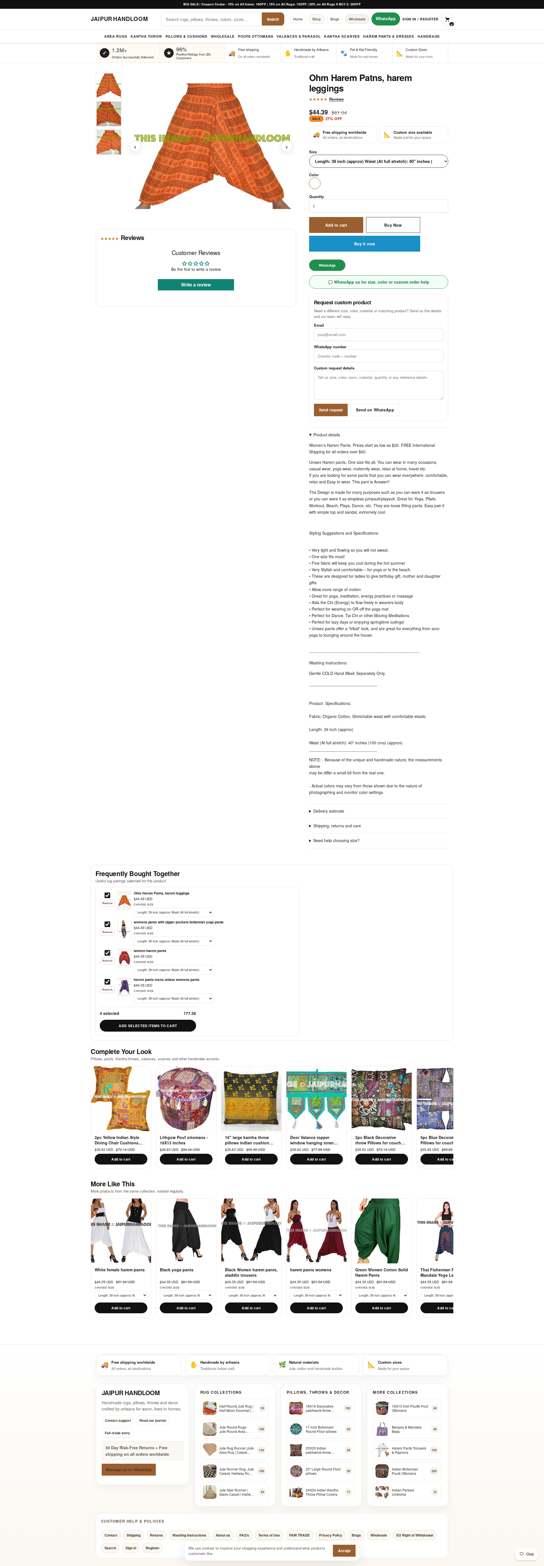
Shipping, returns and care (337, 826)
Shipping (134, 1534)
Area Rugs (115, 36)
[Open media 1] (109, 86)
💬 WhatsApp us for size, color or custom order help (378, 282)
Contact (111, 1534)
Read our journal (152, 1420)
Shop (316, 18)
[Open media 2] (109, 114)
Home (298, 18)
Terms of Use (269, 1534)
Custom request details (334, 368)
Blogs (334, 18)
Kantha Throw (146, 36)
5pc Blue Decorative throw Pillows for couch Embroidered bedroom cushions (445, 1140)
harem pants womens (311, 1269)
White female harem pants (120, 1269)
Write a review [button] (196, 284)
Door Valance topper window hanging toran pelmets (312, 1140)
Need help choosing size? (336, 840)
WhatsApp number (330, 346)
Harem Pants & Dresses (388, 36)
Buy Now (393, 225)
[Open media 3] (109, 142)
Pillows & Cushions (186, 36)
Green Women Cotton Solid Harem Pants (381, 1272)
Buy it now (364, 244)
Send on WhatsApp (375, 410)
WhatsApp (386, 18)
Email (319, 325)
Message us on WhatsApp (129, 1469)
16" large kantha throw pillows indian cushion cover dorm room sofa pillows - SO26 (247, 1140)
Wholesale (357, 18)
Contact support (118, 1420)
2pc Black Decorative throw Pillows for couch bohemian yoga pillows (378, 1140)
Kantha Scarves (342, 36)
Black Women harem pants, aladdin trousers (251, 1272)
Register (429, 19)
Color (314, 175)
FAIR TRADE (299, 1534)
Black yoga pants (177, 1269)
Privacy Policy (330, 1534)
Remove (107, 903)
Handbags (429, 36)
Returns (156, 1534)
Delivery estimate (328, 811)
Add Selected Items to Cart (148, 1025)
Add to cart (336, 225)
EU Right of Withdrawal (414, 1534)
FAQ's (244, 1534)
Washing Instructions (189, 1534)
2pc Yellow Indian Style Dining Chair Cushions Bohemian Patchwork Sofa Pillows (120, 1140)
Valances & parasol (298, 36)
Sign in (409, 19)
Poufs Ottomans (255, 36)
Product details (326, 434)
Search (273, 19)
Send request (331, 410)
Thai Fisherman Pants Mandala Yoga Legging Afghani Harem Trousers (443, 1272)
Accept (344, 1550)
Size (313, 152)
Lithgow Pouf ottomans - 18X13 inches (184, 1140)
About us (223, 1534)
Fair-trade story (117, 1432)
